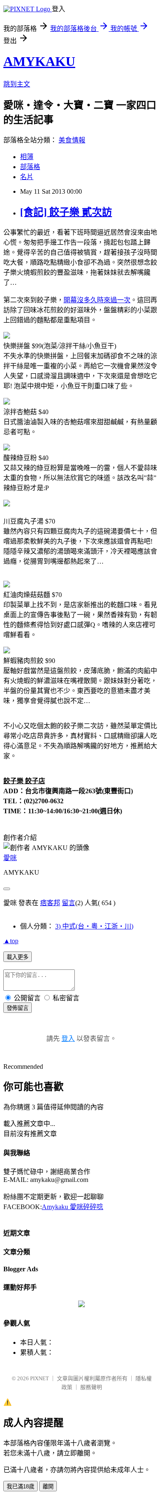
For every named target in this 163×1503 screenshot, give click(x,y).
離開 (48, 1486)
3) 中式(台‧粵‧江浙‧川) (94, 926)
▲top (10, 940)
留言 (68, 902)
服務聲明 (91, 1387)
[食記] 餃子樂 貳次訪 (66, 212)
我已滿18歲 (20, 1486)
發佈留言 (17, 1008)
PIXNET (39, 1378)
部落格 (30, 166)
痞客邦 (50, 902)
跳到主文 (16, 84)
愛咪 (10, 857)
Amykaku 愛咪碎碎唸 (72, 1206)
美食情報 (72, 140)
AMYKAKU (39, 61)
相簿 (26, 156)
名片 (26, 176)
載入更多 (17, 957)
